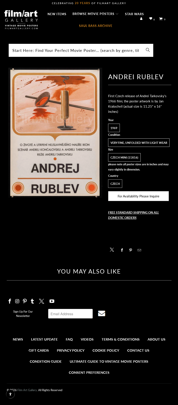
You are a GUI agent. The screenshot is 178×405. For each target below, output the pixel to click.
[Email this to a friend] (140, 250)
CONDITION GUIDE (46, 361)
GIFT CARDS (39, 350)
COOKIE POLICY (105, 350)
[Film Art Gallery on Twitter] (42, 300)
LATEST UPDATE (44, 339)
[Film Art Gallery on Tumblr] (32, 301)
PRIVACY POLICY (70, 350)
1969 (113, 128)
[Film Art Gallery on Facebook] (10, 301)
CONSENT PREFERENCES (89, 372)
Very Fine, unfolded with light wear (138, 142)
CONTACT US (138, 350)
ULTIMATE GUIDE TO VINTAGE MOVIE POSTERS (109, 361)
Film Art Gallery (27, 390)
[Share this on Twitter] (113, 249)
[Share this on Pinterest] (132, 250)
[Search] (147, 50)
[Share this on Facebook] (123, 250)
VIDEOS (87, 339)
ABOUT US (156, 339)
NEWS (18, 339)
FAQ (69, 339)
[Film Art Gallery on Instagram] (17, 301)
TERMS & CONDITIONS (121, 339)
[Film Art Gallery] (21, 20)
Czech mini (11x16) (124, 157)
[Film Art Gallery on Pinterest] (25, 301)
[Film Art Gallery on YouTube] (52, 301)
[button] (96, 14)
